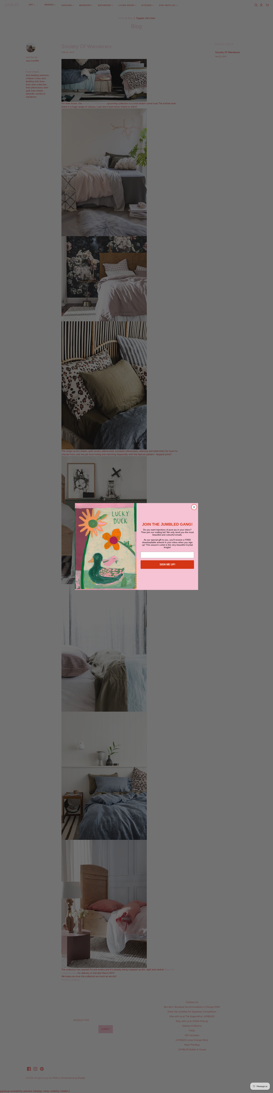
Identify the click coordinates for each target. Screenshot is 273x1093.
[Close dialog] (194, 507)
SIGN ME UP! (167, 564)
